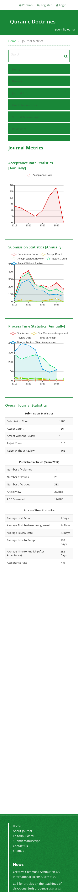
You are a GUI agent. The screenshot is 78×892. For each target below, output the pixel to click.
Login (62, 5)
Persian (27, 5)
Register (46, 5)
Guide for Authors (24, 105)
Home (12, 41)
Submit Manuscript (25, 117)
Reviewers (19, 129)
